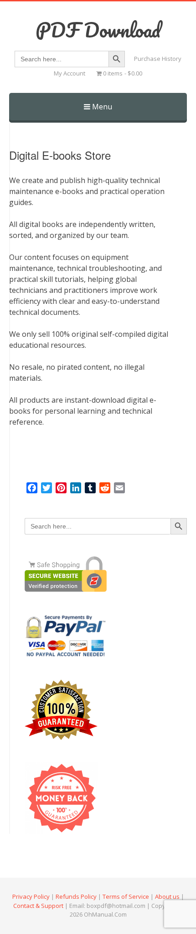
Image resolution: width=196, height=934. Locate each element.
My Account (69, 73)
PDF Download (98, 30)
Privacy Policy (31, 896)
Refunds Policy (76, 896)
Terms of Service (126, 896)
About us (167, 896)
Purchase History (157, 58)
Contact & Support (38, 906)
